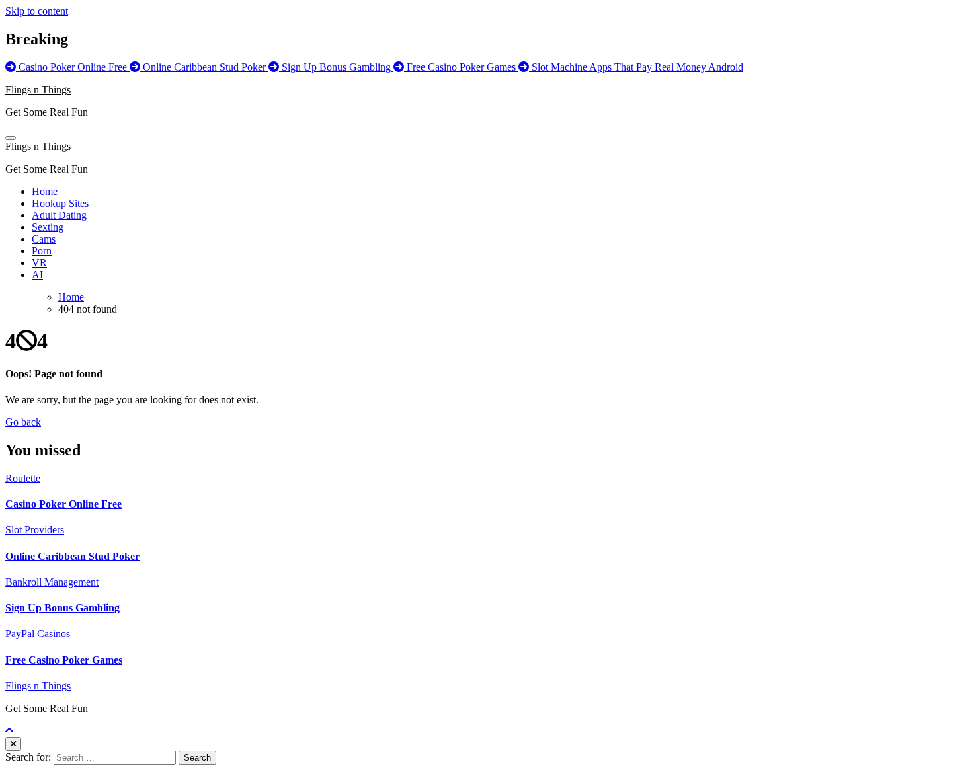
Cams (44, 239)
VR (39, 262)
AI (37, 274)
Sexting (47, 227)
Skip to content (36, 11)
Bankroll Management (52, 582)
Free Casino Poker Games (63, 660)
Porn (42, 250)
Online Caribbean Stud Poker (72, 556)
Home (45, 191)
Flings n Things (38, 89)
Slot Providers (34, 529)
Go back (23, 422)
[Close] (13, 744)
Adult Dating (59, 215)
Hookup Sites (60, 203)
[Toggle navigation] (10, 138)
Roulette (22, 478)
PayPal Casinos (37, 633)
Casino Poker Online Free (63, 504)
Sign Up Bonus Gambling (62, 607)
